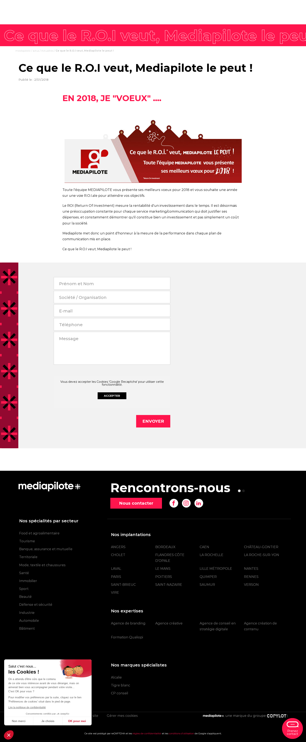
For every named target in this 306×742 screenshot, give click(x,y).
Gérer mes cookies (122, 716)
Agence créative (169, 623)
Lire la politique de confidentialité (27, 707)
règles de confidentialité (147, 733)
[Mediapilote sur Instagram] (186, 503)
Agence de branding (128, 623)
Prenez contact (292, 732)
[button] (9, 735)
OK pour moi (77, 721)
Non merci (18, 721)
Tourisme (27, 541)
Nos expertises (127, 610)
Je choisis (47, 721)
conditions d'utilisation (181, 733)
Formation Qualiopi (127, 637)
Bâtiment (27, 629)
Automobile (29, 621)
